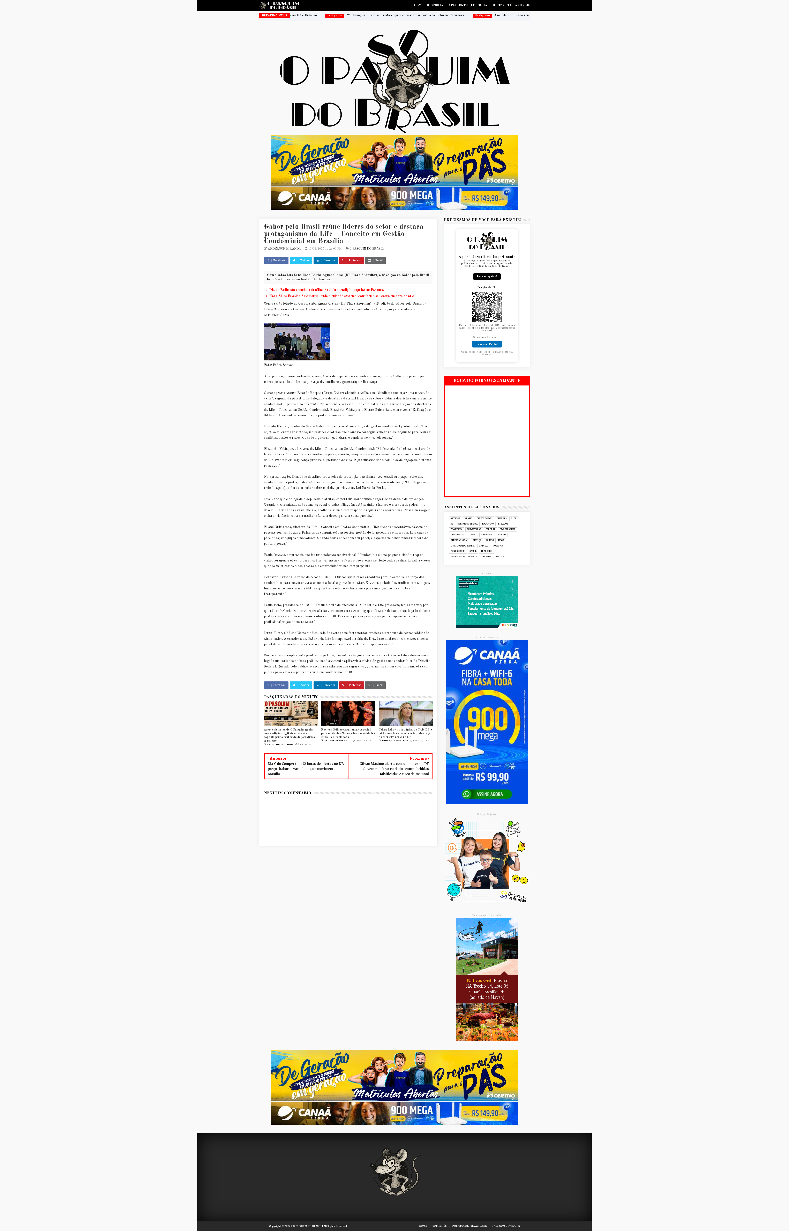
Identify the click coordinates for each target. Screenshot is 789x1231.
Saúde (472, 551)
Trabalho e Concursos (464, 557)
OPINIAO (483, 546)
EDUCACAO (488, 524)
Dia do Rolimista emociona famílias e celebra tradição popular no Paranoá (326, 290)
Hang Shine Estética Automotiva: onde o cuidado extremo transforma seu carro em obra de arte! (342, 296)
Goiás (473, 535)
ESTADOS (503, 524)
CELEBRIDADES (485, 518)
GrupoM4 (486, 535)
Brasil (468, 518)
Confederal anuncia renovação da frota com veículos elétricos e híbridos (381, 15)
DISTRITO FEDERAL (468, 524)
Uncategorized (318, 15)
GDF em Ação (458, 535)
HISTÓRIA (435, 5)
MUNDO (490, 540)
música (500, 557)
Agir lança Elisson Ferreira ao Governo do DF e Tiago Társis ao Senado (514, 15)
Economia (457, 529)
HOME (419, 5)
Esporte (490, 529)
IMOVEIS (501, 535)
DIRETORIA (502, 5)
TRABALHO (487, 551)
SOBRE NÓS (440, 1226)
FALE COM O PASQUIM (506, 1226)
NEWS (501, 540)
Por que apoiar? (487, 276)
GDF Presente (507, 529)
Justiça (477, 540)
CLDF (514, 518)
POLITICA (498, 546)
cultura (486, 557)
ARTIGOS (455, 518)
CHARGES (502, 518)
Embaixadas (474, 529)
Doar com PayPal (487, 344)
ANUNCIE (522, 5)
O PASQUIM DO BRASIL (367, 248)
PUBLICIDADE (458, 551)
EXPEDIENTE (457, 5)
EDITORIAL (480, 5)
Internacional (459, 540)
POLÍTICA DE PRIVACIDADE (469, 1226)
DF (452, 524)
